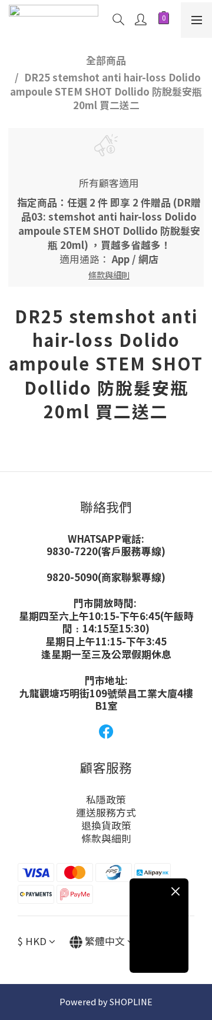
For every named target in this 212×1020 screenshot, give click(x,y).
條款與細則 (106, 838)
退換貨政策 (106, 825)
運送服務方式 (106, 812)
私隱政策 (106, 799)
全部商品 (106, 60)
